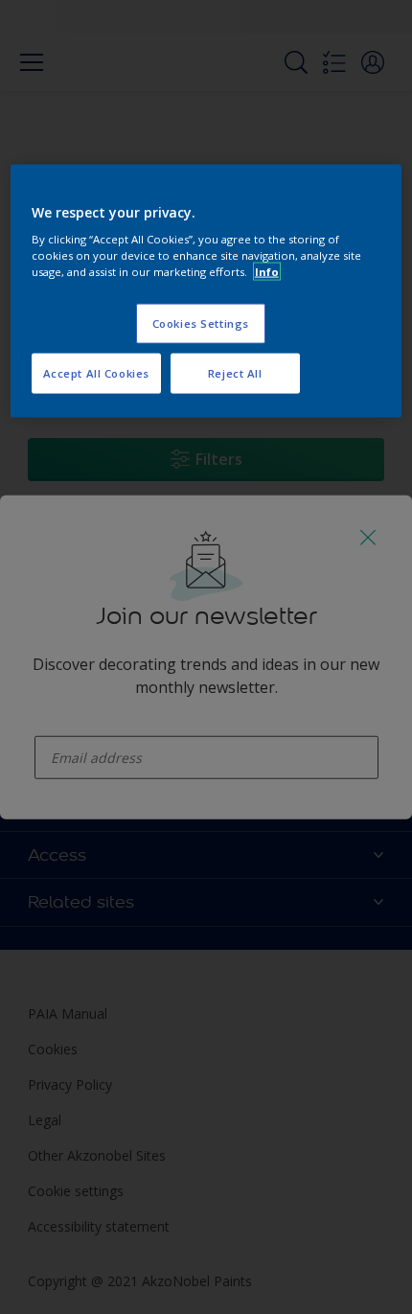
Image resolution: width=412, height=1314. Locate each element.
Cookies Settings (200, 323)
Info (267, 272)
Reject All (235, 373)
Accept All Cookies (96, 373)
